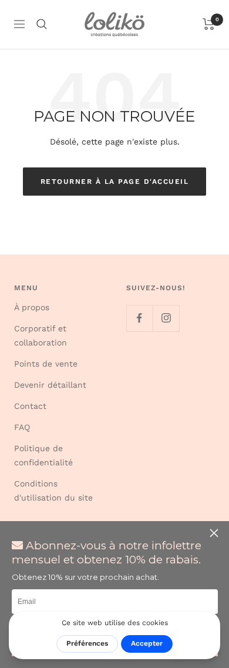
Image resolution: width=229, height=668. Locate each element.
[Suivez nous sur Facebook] (139, 318)
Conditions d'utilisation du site (53, 490)
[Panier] (209, 24)
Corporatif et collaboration (40, 335)
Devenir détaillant (50, 385)
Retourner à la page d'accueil (115, 181)
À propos (31, 307)
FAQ (22, 427)
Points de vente (46, 363)
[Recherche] (41, 24)
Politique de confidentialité (43, 455)
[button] (215, 533)
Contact (30, 406)
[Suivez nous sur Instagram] (166, 318)
